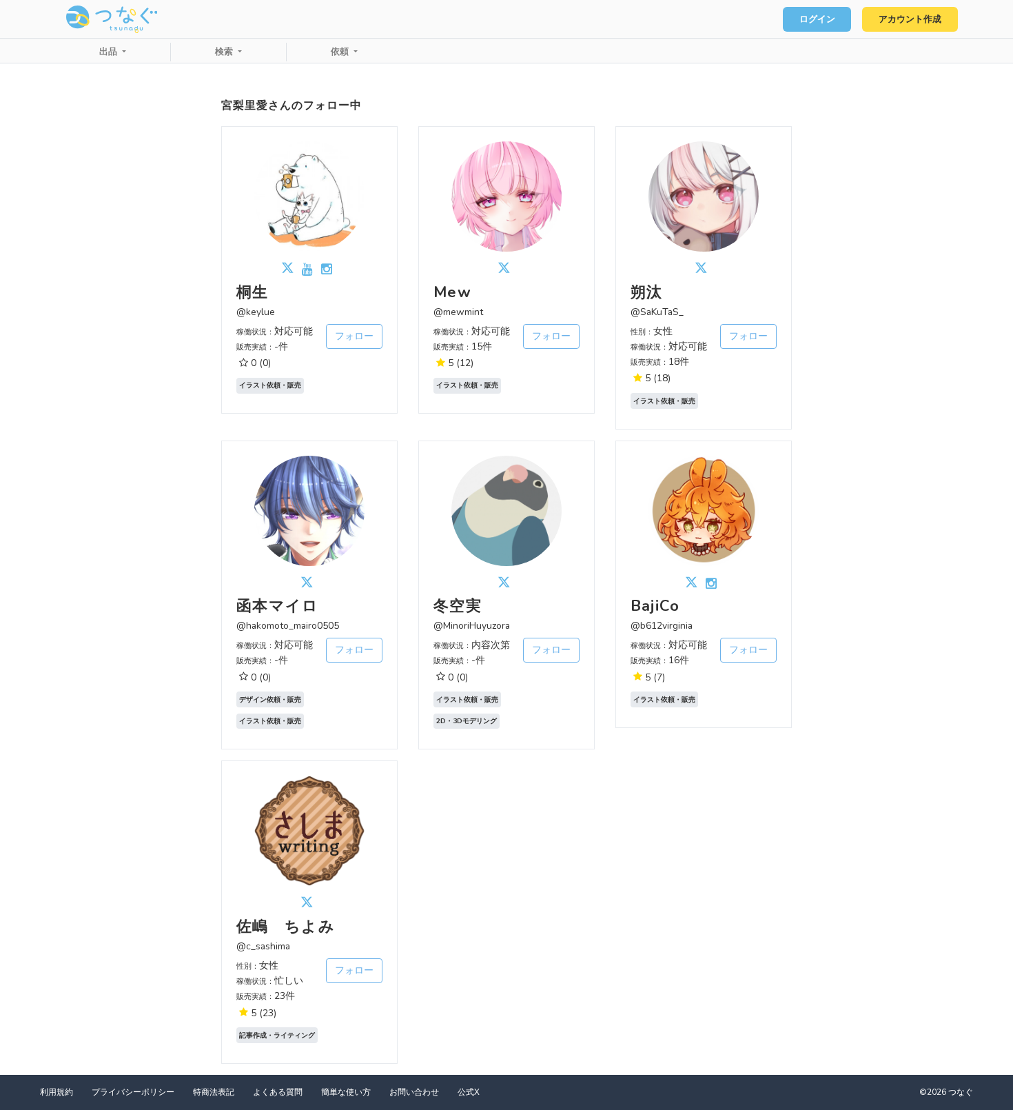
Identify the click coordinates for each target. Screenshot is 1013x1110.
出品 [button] (109, 52)
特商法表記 (213, 1092)
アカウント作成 (910, 19)
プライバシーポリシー (133, 1092)
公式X (469, 1092)
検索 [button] (225, 52)
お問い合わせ (414, 1092)
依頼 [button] (341, 52)
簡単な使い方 (346, 1092)
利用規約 (56, 1092)
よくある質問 (278, 1092)
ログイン (817, 19)
